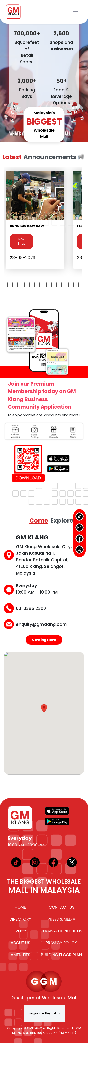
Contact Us (61, 907)
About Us (20, 943)
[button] (44, 708)
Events (20, 931)
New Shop (21, 241)
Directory (20, 919)
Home (20, 907)
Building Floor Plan (61, 955)
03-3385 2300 (31, 608)
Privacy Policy (61, 943)
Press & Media (61, 919)
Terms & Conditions (61, 931)
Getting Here (44, 639)
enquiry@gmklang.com (41, 624)
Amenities (20, 955)
